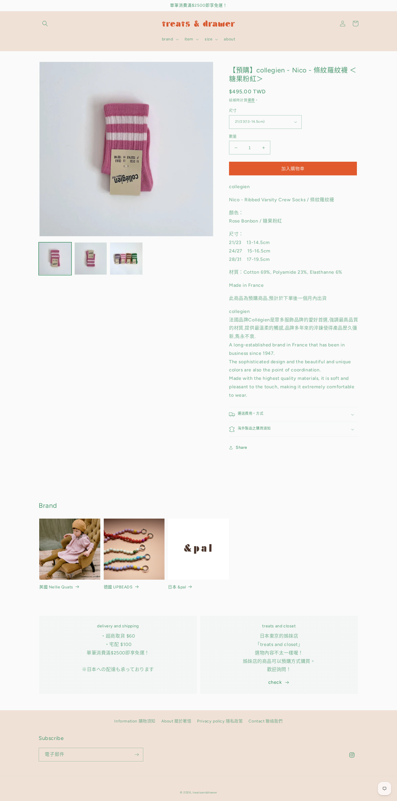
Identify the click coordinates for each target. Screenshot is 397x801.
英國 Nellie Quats (56, 587)
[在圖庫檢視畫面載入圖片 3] (126, 258)
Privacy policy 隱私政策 (220, 721)
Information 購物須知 (134, 721)
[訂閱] (136, 754)
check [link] (275, 682)
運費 (251, 100)
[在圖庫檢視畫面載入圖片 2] (90, 258)
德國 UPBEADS (118, 587)
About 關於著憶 (176, 721)
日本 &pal (177, 587)
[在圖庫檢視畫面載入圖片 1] (55, 258)
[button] (45, 23)
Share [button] (241, 447)
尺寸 (233, 110)
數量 (233, 136)
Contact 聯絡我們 (265, 721)
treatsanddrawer (205, 792)
